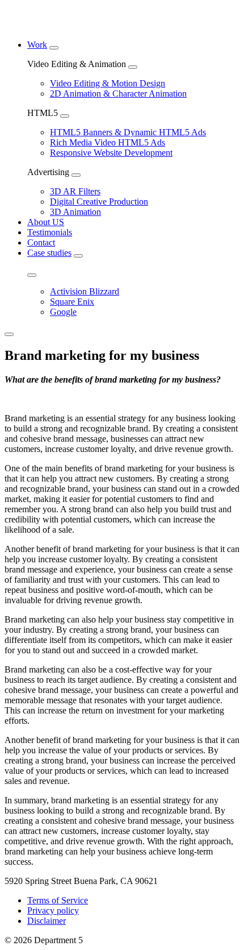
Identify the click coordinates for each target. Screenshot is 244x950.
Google (63, 312)
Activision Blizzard (84, 291)
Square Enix (72, 301)
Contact (41, 242)
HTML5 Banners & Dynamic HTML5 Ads (128, 132)
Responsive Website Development (111, 152)
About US (45, 222)
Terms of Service (57, 900)
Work (37, 44)
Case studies (49, 253)
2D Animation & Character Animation (118, 93)
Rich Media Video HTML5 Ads (107, 142)
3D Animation (75, 212)
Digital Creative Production (99, 201)
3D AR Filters (75, 191)
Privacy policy (53, 910)
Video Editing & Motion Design (107, 83)
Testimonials (49, 232)
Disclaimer (46, 921)
